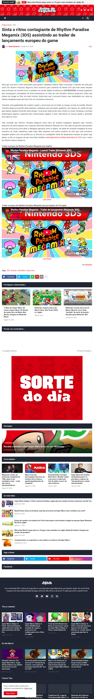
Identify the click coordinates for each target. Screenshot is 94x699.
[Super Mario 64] (81, 468)
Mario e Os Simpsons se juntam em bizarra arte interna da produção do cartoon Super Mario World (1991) (58, 665)
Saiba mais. (28, 688)
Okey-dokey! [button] (10, 693)
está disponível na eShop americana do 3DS (63, 137)
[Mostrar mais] (46, 277)
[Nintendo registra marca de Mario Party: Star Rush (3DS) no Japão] (47, 297)
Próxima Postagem (84, 351)
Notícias (14, 270)
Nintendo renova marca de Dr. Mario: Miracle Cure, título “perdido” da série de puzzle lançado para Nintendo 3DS (78, 311)
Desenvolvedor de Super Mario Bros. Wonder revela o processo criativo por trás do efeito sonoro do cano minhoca (58, 479)
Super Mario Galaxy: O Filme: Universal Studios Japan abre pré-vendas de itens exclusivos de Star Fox (53, 501)
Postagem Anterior (10, 351)
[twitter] (85, 10)
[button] (87, 2)
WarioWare (22, 270)
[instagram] (52, 596)
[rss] (91, 10)
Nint (86, 265)
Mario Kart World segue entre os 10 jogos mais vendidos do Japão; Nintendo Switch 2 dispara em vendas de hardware (56, 2)
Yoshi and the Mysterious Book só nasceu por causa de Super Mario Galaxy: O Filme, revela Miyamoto (58, 627)
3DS (14, 25)
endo (90, 265)
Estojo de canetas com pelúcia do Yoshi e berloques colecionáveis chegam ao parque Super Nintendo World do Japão (53, 522)
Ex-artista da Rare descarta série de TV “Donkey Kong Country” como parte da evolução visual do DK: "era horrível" (35, 665)
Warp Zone (31, 270)
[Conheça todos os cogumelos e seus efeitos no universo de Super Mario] (7, 543)
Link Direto (47, 200)
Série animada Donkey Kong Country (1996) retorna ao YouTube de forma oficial (80, 664)
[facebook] (81, 10)
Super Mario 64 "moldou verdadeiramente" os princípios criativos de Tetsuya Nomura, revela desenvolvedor (80, 479)
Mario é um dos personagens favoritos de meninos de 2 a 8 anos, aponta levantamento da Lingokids (35, 479)
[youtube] (88, 10)
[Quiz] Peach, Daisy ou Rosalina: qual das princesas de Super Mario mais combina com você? (49, 511)
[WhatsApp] (33, 277)
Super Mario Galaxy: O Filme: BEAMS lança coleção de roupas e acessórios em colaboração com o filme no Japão (34, 629)
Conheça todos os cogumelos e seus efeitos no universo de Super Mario (42, 540)
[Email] (41, 277)
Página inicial (6, 25)
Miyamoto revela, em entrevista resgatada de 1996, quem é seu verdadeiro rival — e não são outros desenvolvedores (11, 480)
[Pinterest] (37, 277)
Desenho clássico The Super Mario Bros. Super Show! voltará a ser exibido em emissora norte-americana (12, 665)
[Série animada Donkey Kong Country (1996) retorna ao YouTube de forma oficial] (81, 654)
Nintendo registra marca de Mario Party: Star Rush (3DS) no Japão (46, 310)
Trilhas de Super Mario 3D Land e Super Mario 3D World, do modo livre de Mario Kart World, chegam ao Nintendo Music (16, 312)
